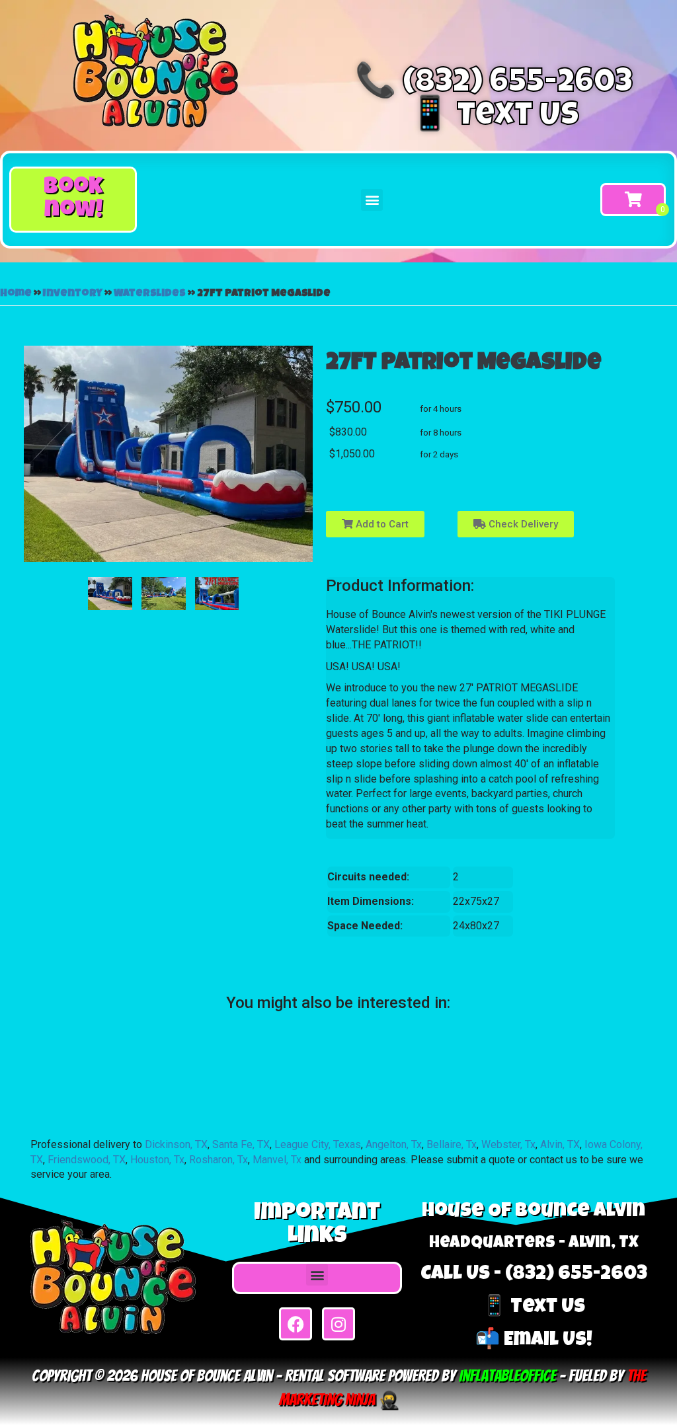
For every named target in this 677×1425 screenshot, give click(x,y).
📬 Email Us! (533, 1341)
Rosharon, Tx (218, 1159)
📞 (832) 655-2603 (494, 84)
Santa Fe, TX (241, 1144)
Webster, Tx (508, 1144)
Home (16, 294)
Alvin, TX (560, 1144)
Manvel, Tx (277, 1159)
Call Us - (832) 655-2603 (533, 1275)
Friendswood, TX (87, 1159)
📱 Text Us (494, 117)
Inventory (72, 294)
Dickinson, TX (176, 1144)
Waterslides (150, 294)
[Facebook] (295, 1323)
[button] (73, 200)
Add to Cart (381, 524)
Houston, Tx (157, 1159)
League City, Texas (317, 1144)
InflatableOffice (507, 1376)
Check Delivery (522, 524)
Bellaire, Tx (451, 1144)
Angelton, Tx (394, 1144)
